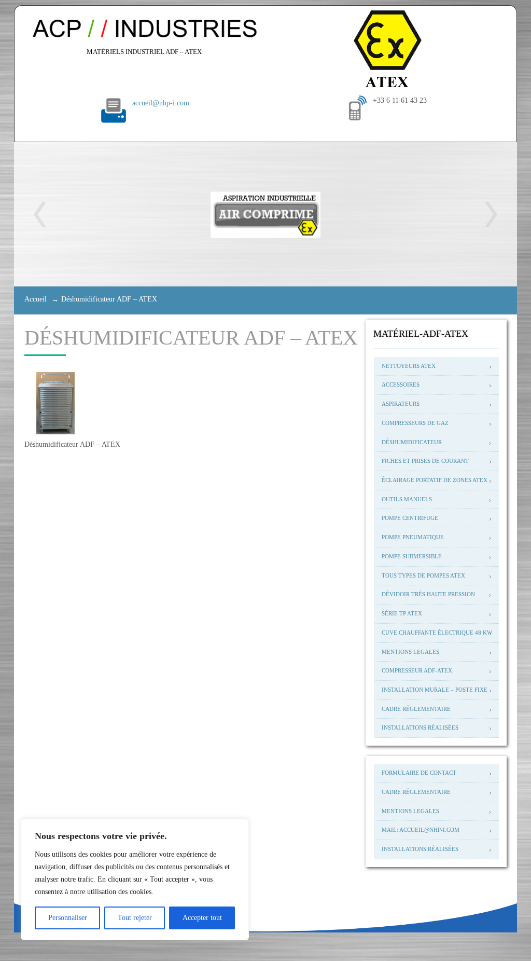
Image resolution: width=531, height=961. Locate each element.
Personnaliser (67, 918)
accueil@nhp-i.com (160, 103)
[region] (135, 879)
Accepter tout (202, 918)
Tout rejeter (135, 918)
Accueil (35, 299)
